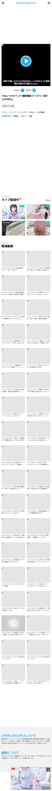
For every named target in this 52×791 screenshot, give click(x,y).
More (48, 200)
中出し (32, 112)
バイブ (13, 112)
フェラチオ (23, 112)
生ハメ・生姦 (27, 116)
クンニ (5, 112)
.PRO (26, 3)
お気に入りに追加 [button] (8, 106)
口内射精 (41, 112)
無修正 (16, 116)
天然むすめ (7, 116)
